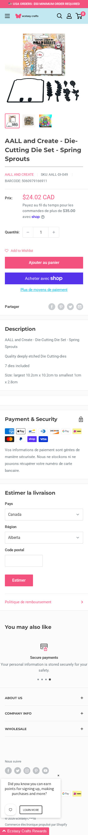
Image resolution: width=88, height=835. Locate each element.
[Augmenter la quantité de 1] (54, 232)
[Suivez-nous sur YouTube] (45, 770)
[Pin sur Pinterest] (61, 306)
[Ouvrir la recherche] (59, 16)
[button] (19, 251)
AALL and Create (19, 174)
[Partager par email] (79, 306)
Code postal (14, 550)
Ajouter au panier (44, 262)
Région (10, 527)
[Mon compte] (69, 16)
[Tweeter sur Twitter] (70, 306)
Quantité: (12, 232)
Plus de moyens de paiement (44, 290)
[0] (79, 16)
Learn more (31, 810)
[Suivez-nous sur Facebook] (8, 770)
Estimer (19, 580)
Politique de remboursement (28, 602)
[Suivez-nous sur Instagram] (26, 770)
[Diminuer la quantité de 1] (28, 232)
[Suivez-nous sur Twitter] (17, 770)
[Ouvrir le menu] (7, 16)
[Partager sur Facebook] (51, 306)
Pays (9, 504)
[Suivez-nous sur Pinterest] (36, 770)
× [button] (58, 775)
